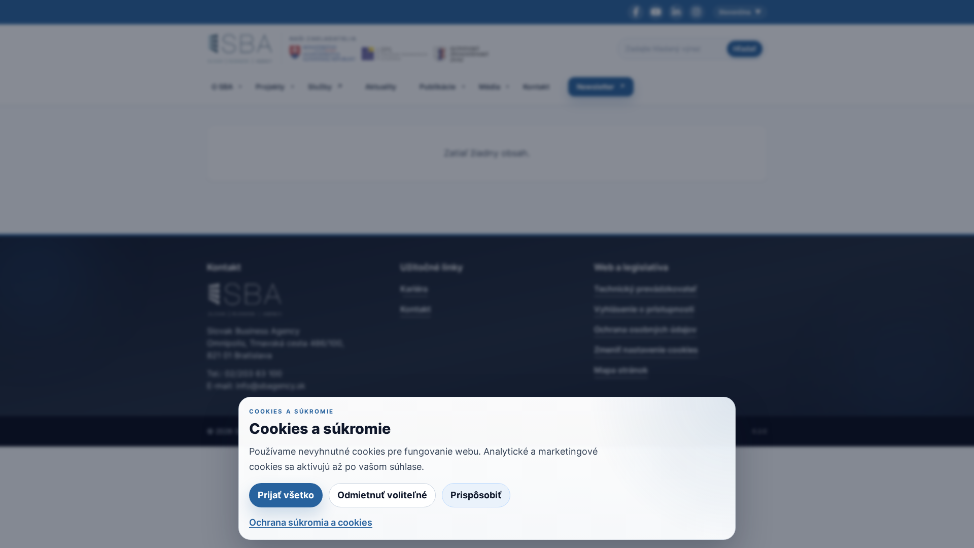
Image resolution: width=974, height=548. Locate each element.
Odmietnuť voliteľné (382, 495)
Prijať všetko (286, 495)
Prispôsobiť (476, 495)
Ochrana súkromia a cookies (310, 522)
